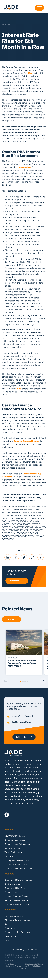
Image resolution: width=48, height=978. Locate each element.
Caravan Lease (11, 892)
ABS (19, 388)
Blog (6, 924)
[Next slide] (43, 681)
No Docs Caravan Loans (15, 864)
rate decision (24, 167)
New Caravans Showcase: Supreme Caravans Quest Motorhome (22, 663)
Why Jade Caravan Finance (17, 920)
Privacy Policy (17, 950)
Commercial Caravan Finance (18, 880)
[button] (20, 681)
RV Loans (8, 856)
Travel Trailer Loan (13, 852)
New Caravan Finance (14, 836)
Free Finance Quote (13, 916)
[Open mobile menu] (39, 8)
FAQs (6, 940)
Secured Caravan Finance (26, 441)
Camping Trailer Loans (14, 840)
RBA (30, 73)
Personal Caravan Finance (16, 896)
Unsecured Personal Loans (16, 904)
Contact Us (9, 928)
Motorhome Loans (12, 848)
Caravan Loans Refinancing (17, 844)
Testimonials (10, 936)
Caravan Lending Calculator (17, 932)
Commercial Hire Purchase (16, 888)
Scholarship (31, 950)
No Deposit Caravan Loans (17, 860)
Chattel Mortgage (12, 884)
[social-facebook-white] (6, 814)
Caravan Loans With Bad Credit (19, 868)
